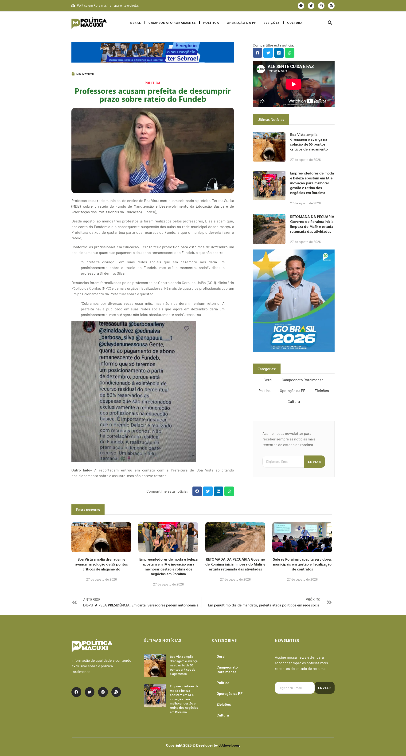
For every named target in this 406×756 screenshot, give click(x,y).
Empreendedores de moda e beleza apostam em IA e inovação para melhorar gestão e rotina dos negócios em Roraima (312, 182)
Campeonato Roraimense (172, 22)
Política (211, 22)
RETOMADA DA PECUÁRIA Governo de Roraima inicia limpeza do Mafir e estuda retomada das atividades (312, 224)
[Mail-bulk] (331, 5)
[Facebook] (301, 5)
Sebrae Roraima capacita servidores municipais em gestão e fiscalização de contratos (302, 564)
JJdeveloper (229, 745)
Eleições (272, 22)
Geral (135, 22)
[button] (330, 23)
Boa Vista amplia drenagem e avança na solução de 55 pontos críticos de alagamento (309, 142)
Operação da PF (241, 22)
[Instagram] (321, 5)
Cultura (295, 22)
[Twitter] (311, 5)
